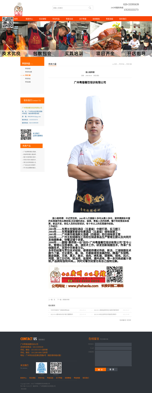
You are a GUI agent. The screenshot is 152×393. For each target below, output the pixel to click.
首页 (16, 19)
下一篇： (63, 299)
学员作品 (121, 64)
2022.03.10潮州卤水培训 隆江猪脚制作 (62, 314)
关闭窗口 (123, 320)
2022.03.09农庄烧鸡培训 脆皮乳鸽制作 (105, 314)
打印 (129, 320)
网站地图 (23, 389)
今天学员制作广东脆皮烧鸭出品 (60, 310)
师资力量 (129, 64)
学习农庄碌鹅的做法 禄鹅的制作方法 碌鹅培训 (37, 168)
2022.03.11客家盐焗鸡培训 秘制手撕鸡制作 (106, 310)
